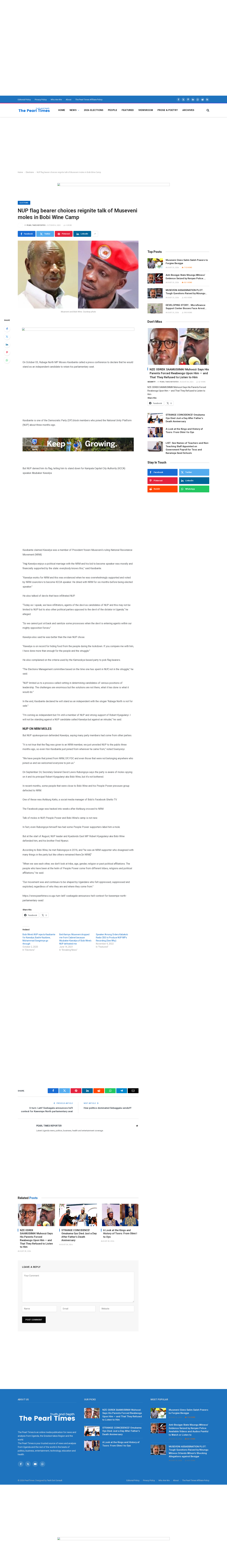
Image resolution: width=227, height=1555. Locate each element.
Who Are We (56, 99)
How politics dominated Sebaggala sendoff (107, 1108)
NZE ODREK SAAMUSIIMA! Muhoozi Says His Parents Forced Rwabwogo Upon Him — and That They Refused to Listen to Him (36, 1239)
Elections (30, 172)
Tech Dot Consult (54, 1480)
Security (151, 382)
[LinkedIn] (7, 344)
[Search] (207, 110)
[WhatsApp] (7, 360)
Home (61, 110)
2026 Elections (93, 110)
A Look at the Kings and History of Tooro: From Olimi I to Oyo (120, 1233)
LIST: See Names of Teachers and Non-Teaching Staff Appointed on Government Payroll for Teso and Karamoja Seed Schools (187, 448)
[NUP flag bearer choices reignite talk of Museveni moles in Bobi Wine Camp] (78, 275)
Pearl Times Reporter (36, 225)
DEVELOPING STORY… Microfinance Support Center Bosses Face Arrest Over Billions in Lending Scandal (185, 307)
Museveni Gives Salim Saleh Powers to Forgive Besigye (187, 262)
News (73, 110)
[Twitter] (7, 336)
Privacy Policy (41, 99)
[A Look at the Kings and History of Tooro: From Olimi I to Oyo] (120, 1215)
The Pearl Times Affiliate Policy (88, 99)
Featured (128, 110)
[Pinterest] (7, 352)
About (68, 99)
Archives (188, 110)
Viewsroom (145, 110)
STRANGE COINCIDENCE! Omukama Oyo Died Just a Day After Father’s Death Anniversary (79, 1235)
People (112, 110)
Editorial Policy (24, 99)
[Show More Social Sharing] (95, 234)
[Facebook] (7, 329)
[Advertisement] (92, 21)
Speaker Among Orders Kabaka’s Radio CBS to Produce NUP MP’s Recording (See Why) (112, 937)
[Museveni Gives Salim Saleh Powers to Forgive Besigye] (155, 263)
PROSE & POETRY (168, 110)
